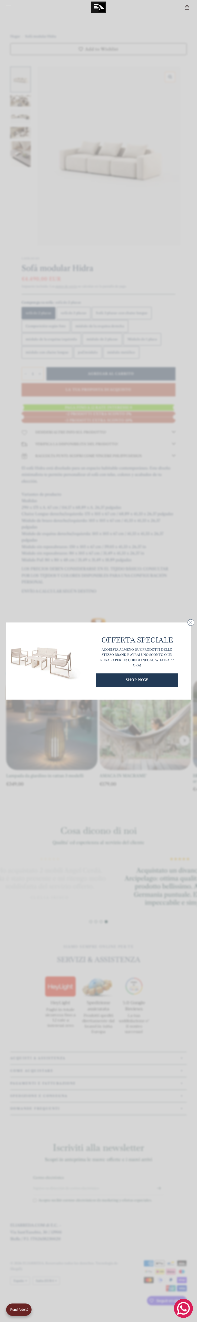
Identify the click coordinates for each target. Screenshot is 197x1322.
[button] (19, 1309)
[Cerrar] (191, 622)
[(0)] (187, 7)
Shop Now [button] (137, 680)
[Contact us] (183, 1308)
